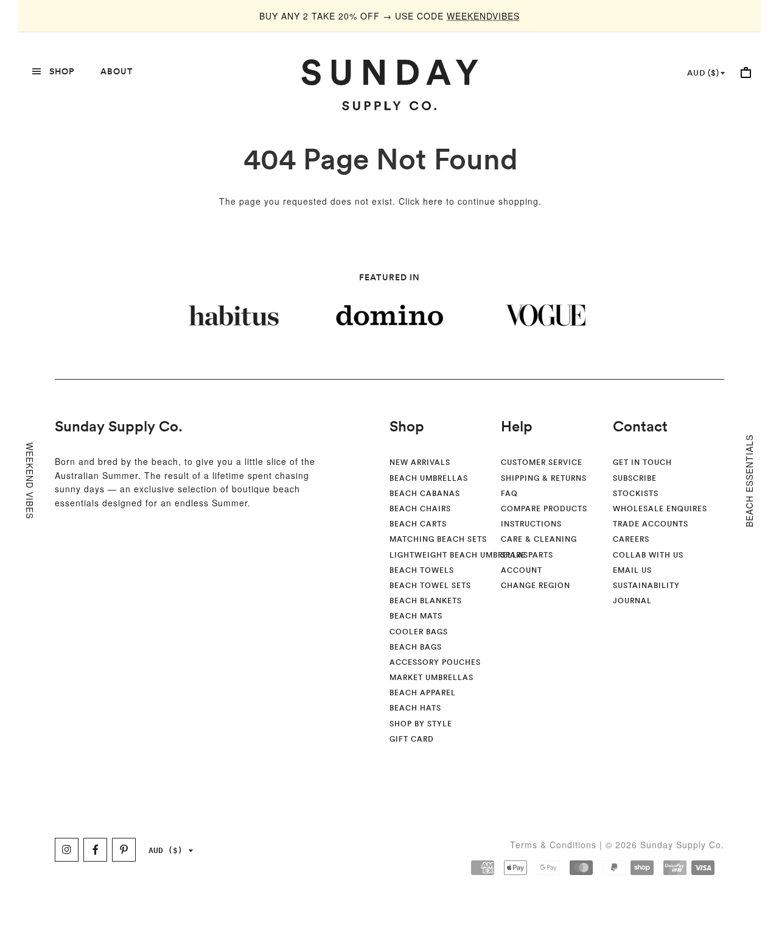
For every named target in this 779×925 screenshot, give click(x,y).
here (433, 201)
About (116, 71)
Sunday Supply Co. (119, 426)
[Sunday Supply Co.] (389, 85)
